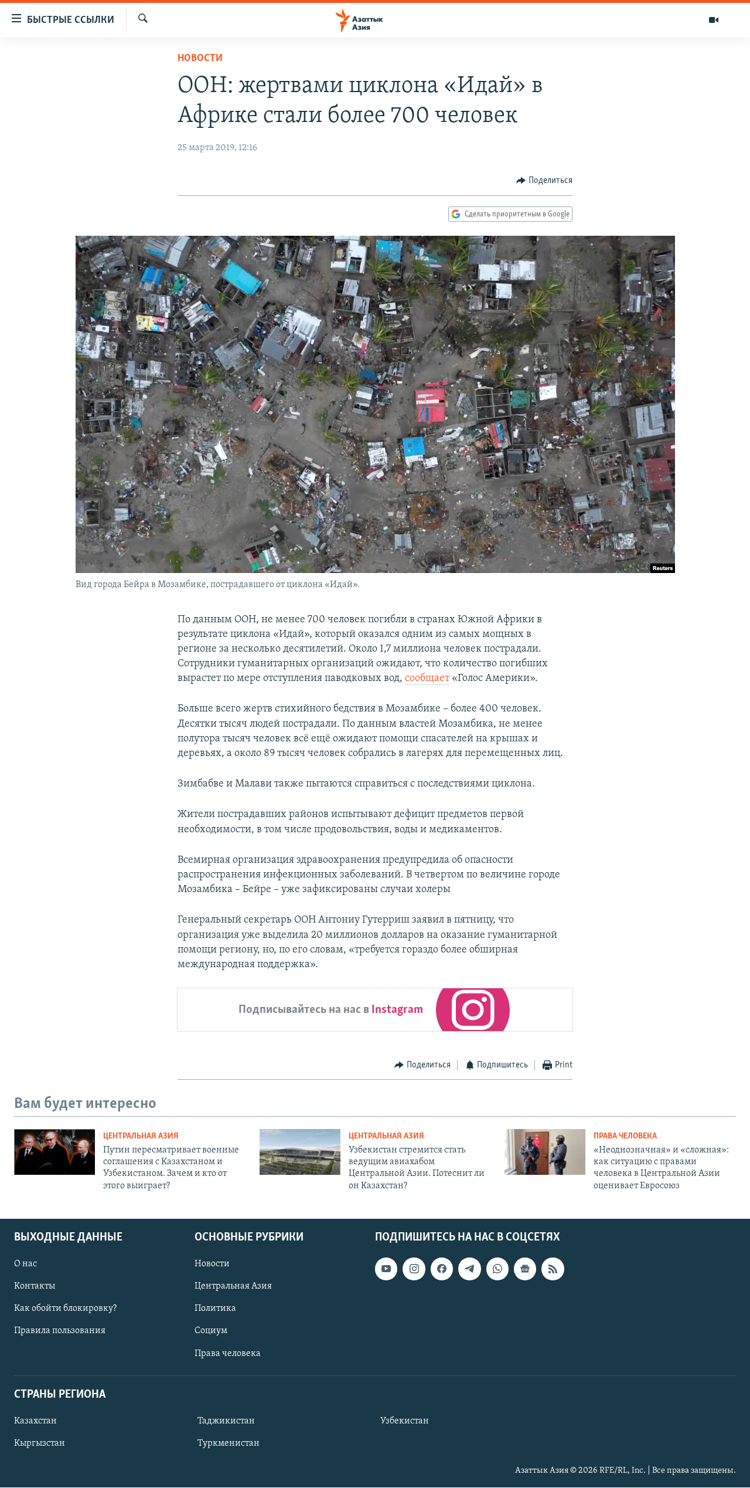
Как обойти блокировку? (65, 1309)
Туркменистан (228, 1443)
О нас (25, 1264)
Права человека (625, 1136)
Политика (215, 1309)
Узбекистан (404, 1421)
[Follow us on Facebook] (442, 1269)
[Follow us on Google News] (525, 1269)
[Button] (544, 180)
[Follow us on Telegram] (469, 1269)
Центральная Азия (141, 1136)
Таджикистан (226, 1421)
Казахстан (35, 1421)
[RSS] (552, 1269)
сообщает (427, 678)
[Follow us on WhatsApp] (497, 1269)
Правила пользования (59, 1331)
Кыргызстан (39, 1443)
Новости (200, 58)
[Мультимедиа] (713, 20)
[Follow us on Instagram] (414, 1269)
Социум (211, 1331)
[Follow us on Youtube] (386, 1269)
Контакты (34, 1287)
